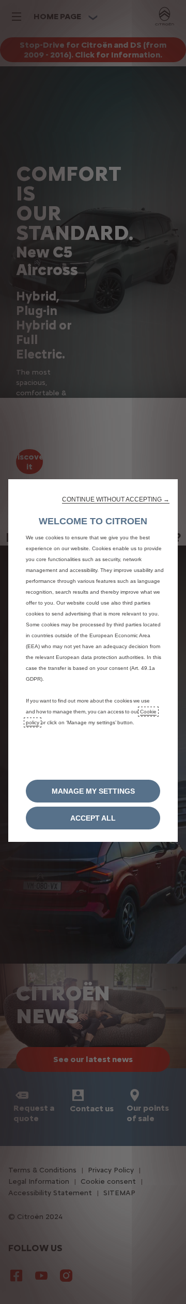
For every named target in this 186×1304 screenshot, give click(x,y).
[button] (115, 499)
